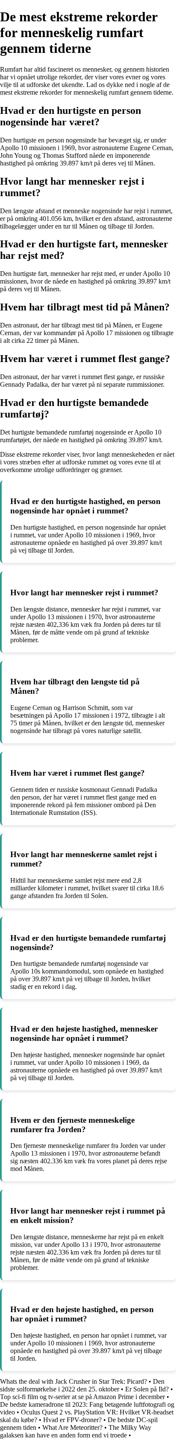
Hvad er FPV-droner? (72, 1419)
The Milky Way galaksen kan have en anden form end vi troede (75, 1431)
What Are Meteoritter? (72, 1427)
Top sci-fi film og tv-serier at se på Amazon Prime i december (82, 1396)
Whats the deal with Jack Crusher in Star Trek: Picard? (73, 1381)
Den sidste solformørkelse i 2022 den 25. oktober (82, 1385)
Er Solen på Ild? (147, 1389)
